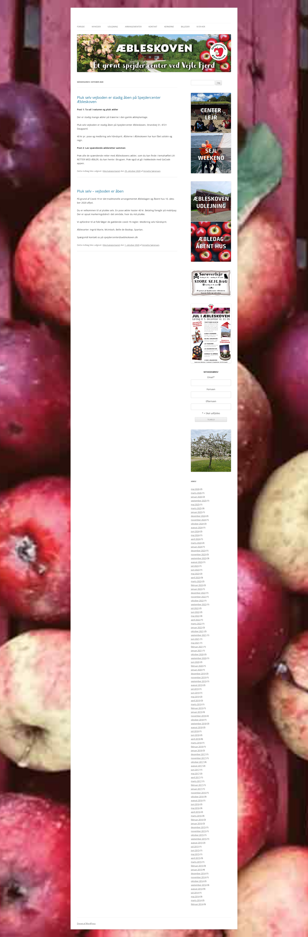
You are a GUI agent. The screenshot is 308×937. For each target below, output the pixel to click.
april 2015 (195, 858)
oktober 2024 (197, 523)
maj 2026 (195, 489)
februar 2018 (197, 746)
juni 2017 (195, 769)
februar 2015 (197, 865)
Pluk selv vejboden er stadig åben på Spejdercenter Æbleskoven (119, 99)
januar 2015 (196, 869)
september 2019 (198, 681)
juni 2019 (195, 692)
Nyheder (96, 26)
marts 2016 (196, 815)
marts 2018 (196, 742)
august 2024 (196, 527)
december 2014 (198, 873)
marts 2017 (196, 781)
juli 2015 (195, 846)
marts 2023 (196, 581)
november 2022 (198, 596)
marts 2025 (196, 508)
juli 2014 (195, 892)
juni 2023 (195, 569)
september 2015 (198, 838)
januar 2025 (196, 512)
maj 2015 (195, 854)
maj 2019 (195, 696)
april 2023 (195, 577)
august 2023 (196, 562)
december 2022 (198, 592)
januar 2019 (196, 712)
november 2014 (198, 877)
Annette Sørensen (151, 171)
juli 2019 (195, 688)
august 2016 (196, 800)
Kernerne (169, 26)
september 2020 (198, 658)
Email (211, 377)
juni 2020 (195, 662)
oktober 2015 (197, 835)
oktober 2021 (197, 631)
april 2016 (195, 811)
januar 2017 (196, 788)
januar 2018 (196, 750)
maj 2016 (195, 808)
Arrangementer (133, 26)
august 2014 (196, 888)
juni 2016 (195, 804)
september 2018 (198, 723)
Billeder (185, 26)
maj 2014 (195, 896)
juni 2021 (195, 639)
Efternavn (211, 401)
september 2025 (198, 500)
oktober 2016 (197, 796)
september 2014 (198, 885)
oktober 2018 (197, 719)
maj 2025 (195, 504)
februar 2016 (197, 819)
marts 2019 (196, 704)
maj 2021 (195, 642)
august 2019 (196, 685)
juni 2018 (195, 735)
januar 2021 (196, 650)
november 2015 (198, 831)
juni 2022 (195, 612)
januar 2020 (196, 669)
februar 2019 (197, 708)
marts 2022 (196, 623)
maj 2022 (195, 615)
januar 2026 (196, 496)
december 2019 (198, 673)
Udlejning (113, 26)
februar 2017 (197, 785)
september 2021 (198, 635)
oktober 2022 (197, 600)
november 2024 (198, 519)
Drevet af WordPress (86, 923)
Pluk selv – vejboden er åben (100, 191)
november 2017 (198, 758)
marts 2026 (196, 492)
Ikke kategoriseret (111, 171)
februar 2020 (197, 665)
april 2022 (195, 619)
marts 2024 (196, 542)
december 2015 (198, 827)
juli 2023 (195, 566)
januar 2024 (196, 546)
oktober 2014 (197, 881)
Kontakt (153, 26)
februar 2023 (197, 585)
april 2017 (195, 777)
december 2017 (198, 754)
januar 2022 (196, 627)
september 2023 (198, 558)
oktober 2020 (197, 654)
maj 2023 (195, 573)
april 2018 (195, 738)
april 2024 (195, 539)
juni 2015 (195, 850)
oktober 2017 (197, 762)
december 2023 (198, 550)
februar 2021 (197, 646)
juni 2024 (195, 531)
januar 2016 (196, 823)
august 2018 (196, 727)
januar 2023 (196, 589)
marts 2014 (196, 900)
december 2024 (198, 516)
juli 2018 (195, 731)
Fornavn (211, 389)
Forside (81, 26)
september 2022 (198, 604)
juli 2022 (195, 608)
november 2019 (198, 677)
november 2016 (198, 792)
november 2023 (198, 554)
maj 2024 (195, 535)
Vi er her (201, 26)
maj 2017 (195, 773)
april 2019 (195, 700)
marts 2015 (196, 861)
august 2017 (196, 765)
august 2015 (196, 842)
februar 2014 (197, 904)
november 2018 (198, 715)
